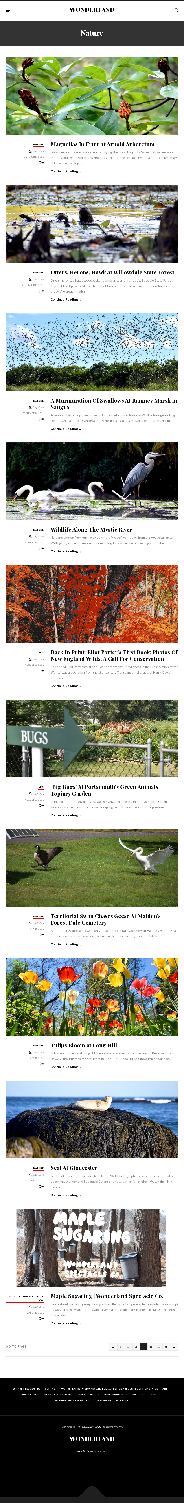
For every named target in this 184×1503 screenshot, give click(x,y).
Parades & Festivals (58, 1394)
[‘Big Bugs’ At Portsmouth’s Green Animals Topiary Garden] (92, 738)
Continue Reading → (66, 171)
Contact (51, 1389)
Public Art (139, 1394)
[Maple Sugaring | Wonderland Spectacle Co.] (92, 1248)
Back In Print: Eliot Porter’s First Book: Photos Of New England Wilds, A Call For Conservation (114, 655)
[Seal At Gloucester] (92, 1119)
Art (41, 652)
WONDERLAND (92, 10)
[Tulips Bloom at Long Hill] (92, 997)
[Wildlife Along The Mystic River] (92, 481)
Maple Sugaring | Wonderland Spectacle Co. (107, 1295)
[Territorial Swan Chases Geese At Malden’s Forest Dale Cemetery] (92, 868)
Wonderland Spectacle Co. (26, 1298)
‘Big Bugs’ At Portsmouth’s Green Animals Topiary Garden (104, 790)
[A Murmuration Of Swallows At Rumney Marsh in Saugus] (92, 352)
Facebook (122, 1400)
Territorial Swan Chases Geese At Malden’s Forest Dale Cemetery (106, 919)
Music (155, 1394)
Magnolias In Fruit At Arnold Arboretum (103, 144)
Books (81, 1394)
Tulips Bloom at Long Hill (84, 1045)
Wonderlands (30, 1394)
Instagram (104, 1400)
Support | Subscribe (26, 1389)
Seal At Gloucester (74, 1167)
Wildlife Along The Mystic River (91, 529)
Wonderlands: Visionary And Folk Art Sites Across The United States (109, 1389)
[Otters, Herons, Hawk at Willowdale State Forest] (92, 224)
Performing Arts (116, 1394)
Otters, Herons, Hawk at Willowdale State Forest (112, 272)
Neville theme (85, 1451)
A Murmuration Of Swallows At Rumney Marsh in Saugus (114, 403)
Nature (38, 144)
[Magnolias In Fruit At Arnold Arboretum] (92, 96)
